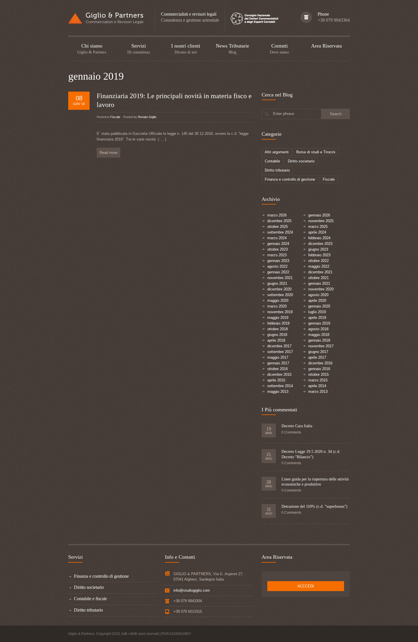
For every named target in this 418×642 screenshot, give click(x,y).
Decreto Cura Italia (297, 426)
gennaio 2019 (319, 323)
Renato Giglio (147, 117)
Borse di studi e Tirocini (315, 152)
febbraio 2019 (278, 323)
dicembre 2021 (320, 272)
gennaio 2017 (278, 363)
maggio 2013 (277, 391)
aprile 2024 (317, 232)
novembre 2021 (280, 278)
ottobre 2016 (277, 369)
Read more (108, 152)
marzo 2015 (318, 380)
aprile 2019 (317, 317)
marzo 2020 (277, 306)
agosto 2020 (318, 295)
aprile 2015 (276, 380)
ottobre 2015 (318, 374)
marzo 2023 (277, 255)
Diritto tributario (277, 170)
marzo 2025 (318, 226)
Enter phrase (283, 114)
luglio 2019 (317, 312)
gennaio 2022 (278, 272)
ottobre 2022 (318, 261)
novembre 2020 (321, 289)
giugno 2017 (318, 352)
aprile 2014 (317, 386)
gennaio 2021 (319, 283)
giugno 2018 (277, 335)
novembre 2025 (321, 221)
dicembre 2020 (279, 289)
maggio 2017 (277, 357)
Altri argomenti (277, 152)
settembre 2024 (280, 232)
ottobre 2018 (277, 329)
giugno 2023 (318, 249)
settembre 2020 (280, 295)
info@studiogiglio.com (191, 590)
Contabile (272, 161)
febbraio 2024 (319, 238)
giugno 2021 (277, 283)
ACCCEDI (305, 586)
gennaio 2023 (278, 261)
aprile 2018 (276, 340)
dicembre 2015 (279, 374)
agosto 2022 (277, 266)
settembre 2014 (280, 386)
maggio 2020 (277, 300)
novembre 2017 (321, 346)
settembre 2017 (280, 352)
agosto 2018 (318, 329)
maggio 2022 (318, 266)
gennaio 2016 (319, 369)
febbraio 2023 (319, 255)
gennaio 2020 (319, 306)
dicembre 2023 (320, 243)
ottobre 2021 (318, 278)
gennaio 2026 (319, 215)
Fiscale (115, 117)
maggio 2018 (318, 335)
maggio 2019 (277, 317)
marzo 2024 (277, 238)
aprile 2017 (317, 357)
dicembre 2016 (320, 363)
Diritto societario (301, 161)
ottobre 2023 (277, 249)
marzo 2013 (318, 391)
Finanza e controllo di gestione (290, 179)
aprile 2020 (317, 300)
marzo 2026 (277, 215)
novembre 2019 (280, 312)
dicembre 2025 (279, 221)
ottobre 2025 (277, 226)
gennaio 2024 (278, 243)
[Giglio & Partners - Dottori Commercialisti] (106, 17)
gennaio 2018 (319, 340)
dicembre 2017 (279, 346)
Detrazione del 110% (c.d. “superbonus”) (314, 506)
